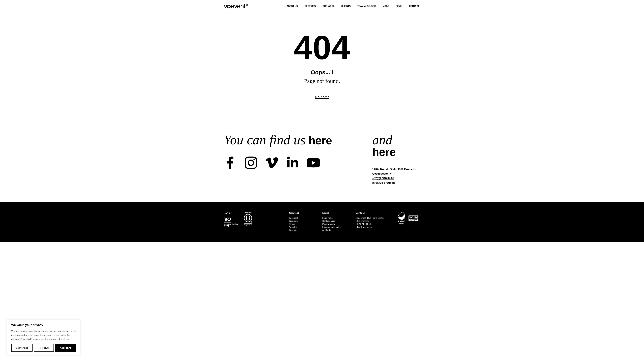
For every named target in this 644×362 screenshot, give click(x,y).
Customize (22, 347)
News (399, 6)
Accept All (65, 347)
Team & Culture (367, 6)
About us (292, 6)
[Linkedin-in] (292, 163)
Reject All (44, 347)
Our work (329, 6)
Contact (414, 6)
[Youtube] (313, 163)
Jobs (386, 6)
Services (310, 6)
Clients (346, 6)
